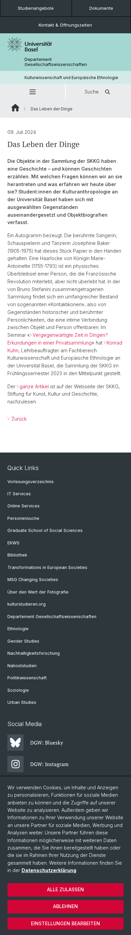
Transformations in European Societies (47, 567)
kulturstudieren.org (26, 604)
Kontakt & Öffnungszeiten (65, 25)
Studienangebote (36, 8)
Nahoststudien (22, 665)
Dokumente (101, 8)
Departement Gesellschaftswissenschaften (56, 62)
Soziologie (18, 690)
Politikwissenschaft (27, 677)
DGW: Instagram (49, 764)
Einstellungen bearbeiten (65, 923)
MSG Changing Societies (32, 579)
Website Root (15, 107)
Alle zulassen (65, 889)
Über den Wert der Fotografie (38, 592)
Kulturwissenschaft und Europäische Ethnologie (71, 77)
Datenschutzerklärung (48, 870)
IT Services (19, 493)
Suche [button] (92, 92)
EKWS (13, 542)
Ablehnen (65, 906)
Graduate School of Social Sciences (45, 530)
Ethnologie (18, 628)
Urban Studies (21, 702)
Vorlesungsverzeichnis (30, 481)
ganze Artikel (34, 386)
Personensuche (23, 518)
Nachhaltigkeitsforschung (33, 653)
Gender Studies (23, 641)
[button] (32, 92)
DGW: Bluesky (46, 742)
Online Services (23, 505)
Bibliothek (17, 555)
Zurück (18, 419)
